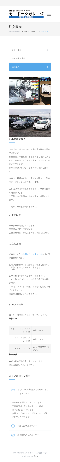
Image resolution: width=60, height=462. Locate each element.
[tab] (30, 391)
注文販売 (16, 66)
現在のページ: (14, 31)
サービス (34, 31)
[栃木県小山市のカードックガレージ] (28, 14)
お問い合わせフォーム (32, 254)
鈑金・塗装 (16, 50)
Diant (35, 456)
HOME (24, 31)
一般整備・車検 (18, 58)
